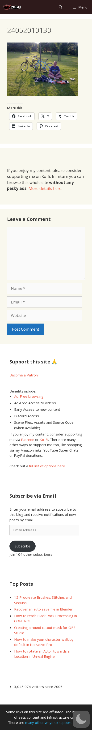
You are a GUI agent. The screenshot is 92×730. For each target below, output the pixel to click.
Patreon (27, 439)
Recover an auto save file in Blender (43, 609)
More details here (45, 188)
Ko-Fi (44, 439)
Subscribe (22, 546)
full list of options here (47, 466)
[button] (81, 719)
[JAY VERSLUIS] (12, 7)
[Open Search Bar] (60, 7)
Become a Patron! (23, 375)
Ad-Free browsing (28, 396)
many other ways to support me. (52, 722)
